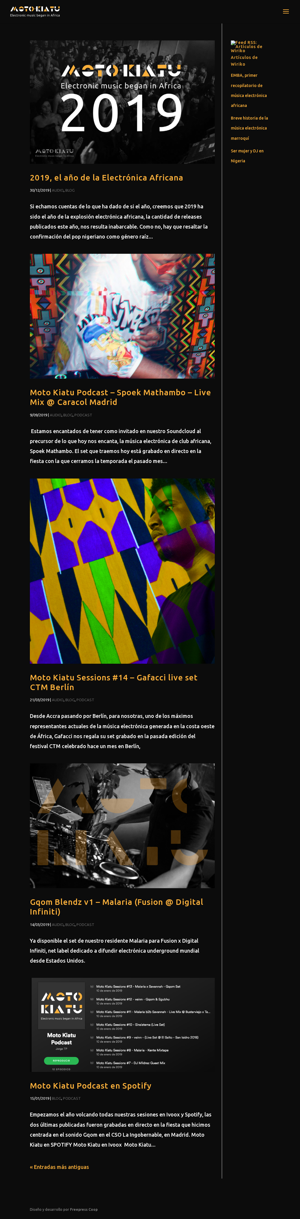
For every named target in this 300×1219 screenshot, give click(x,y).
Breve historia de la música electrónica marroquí (249, 128)
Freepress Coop (84, 1209)
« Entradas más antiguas (59, 1167)
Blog (70, 190)
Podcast (83, 415)
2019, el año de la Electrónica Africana (106, 177)
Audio (58, 190)
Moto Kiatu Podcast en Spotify (90, 1085)
